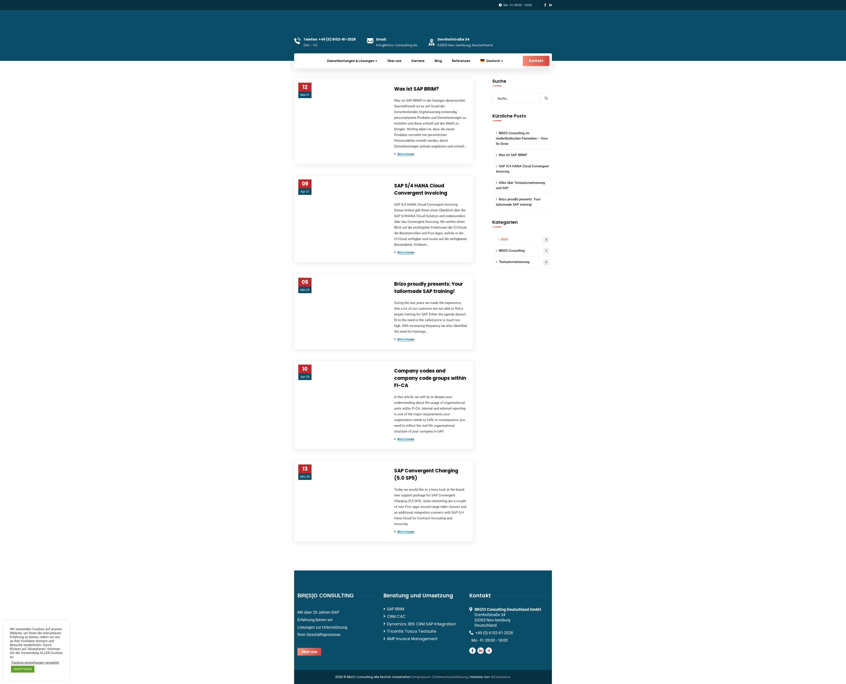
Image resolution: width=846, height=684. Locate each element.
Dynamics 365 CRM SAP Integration (421, 624)
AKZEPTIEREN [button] (23, 669)
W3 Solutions (500, 677)
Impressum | (424, 677)
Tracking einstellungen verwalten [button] (35, 663)
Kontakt (536, 60)
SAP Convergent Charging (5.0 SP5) (426, 474)
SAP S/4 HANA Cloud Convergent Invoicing (420, 189)
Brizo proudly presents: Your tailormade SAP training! (428, 288)
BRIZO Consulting (523, 251)
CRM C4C (396, 616)
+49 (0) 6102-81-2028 (494, 632)
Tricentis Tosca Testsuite (411, 631)
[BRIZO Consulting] (320, 22)
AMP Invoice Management (412, 638)
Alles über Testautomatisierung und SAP (520, 185)
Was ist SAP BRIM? (416, 89)
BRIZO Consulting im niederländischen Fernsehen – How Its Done (522, 138)
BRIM (523, 239)
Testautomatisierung (523, 262)
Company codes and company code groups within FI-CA (430, 378)
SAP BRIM (395, 609)
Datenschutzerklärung (451, 677)
